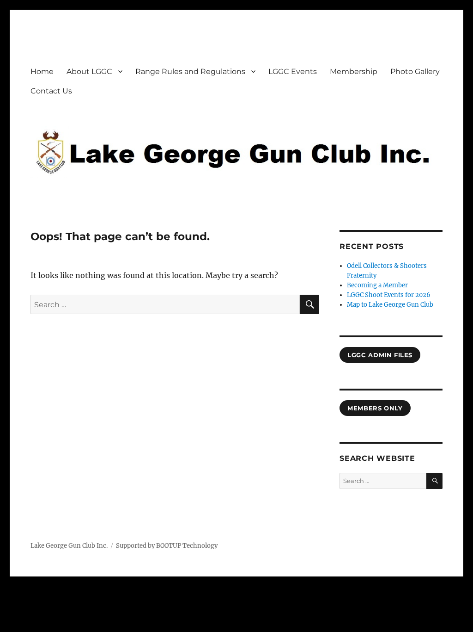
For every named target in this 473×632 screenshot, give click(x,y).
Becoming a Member (377, 285)
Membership (353, 71)
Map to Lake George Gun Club (390, 305)
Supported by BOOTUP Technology (167, 546)
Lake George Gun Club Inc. (69, 546)
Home (42, 71)
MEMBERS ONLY (374, 408)
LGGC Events (292, 71)
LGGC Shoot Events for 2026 (389, 295)
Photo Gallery (415, 71)
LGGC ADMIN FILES (379, 355)
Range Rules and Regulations (190, 71)
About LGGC (89, 71)
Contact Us (51, 91)
